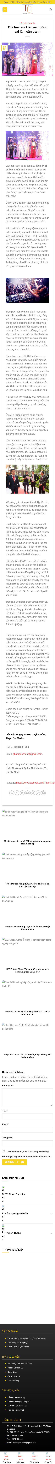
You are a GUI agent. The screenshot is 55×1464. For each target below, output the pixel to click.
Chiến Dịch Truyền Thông (18, 1347)
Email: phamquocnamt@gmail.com (22, 1442)
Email (5, 1124)
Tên (4, 1111)
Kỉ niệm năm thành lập (17, 1406)
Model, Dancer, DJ (15, 1368)
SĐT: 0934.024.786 (15, 1436)
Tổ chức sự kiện (27, 23)
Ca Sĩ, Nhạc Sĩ (13, 1376)
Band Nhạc (12, 1372)
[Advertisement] (27, 1283)
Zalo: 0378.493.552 (15, 1439)
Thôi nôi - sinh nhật (15, 1410)
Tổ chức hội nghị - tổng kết (19, 1401)
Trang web (7, 1137)
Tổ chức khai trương (16, 1397)
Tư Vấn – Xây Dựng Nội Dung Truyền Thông (26, 1338)
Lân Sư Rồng (13, 1380)
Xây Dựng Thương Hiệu (17, 1343)
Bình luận (7, 1085)
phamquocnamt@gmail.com (27, 754)
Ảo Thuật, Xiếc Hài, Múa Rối (19, 1364)
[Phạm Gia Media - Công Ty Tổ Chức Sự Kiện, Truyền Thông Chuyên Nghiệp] (27, 9)
